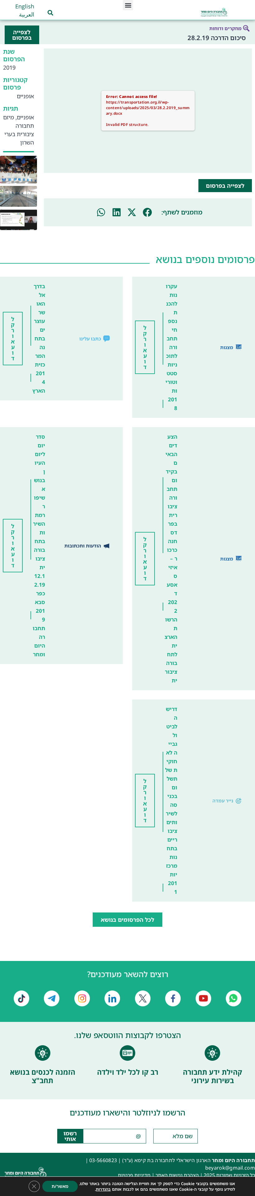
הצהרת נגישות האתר (177, 1175)
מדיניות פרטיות (134, 1175)
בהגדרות (103, 1189)
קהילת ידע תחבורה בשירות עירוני (212, 1076)
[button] (128, 5)
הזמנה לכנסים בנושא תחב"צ (42, 1076)
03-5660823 (103, 1160)
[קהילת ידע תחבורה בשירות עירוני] (212, 1053)
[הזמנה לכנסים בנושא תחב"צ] (42, 1053)
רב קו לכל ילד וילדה (127, 1072)
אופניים (25, 96)
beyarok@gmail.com (230, 1167)
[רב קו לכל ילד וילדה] (127, 1053)
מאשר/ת (60, 1186)
